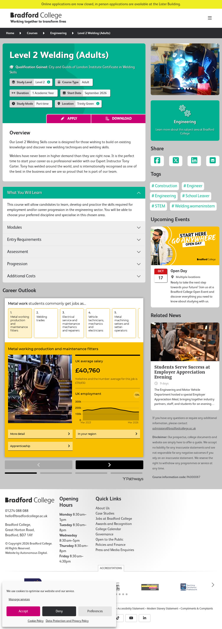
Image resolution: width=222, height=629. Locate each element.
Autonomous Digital (33, 553)
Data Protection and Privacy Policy (67, 620)
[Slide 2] (185, 89)
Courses (32, 33)
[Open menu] (209, 18)
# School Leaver (195, 196)
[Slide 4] (191, 89)
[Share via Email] (213, 161)
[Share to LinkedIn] (194, 161)
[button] (156, 69)
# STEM (158, 206)
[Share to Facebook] (157, 161)
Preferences (95, 611)
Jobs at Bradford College (114, 519)
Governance (104, 534)
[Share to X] (175, 161)
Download (120, 119)
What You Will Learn (24, 193)
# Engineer (193, 186)
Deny (59, 611)
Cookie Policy (36, 620)
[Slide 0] (179, 89)
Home (10, 33)
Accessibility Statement (131, 608)
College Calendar (108, 529)
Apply (71, 119)
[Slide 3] (188, 89)
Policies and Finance (111, 545)
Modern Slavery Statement (162, 608)
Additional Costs (21, 276)
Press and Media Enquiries (115, 550)
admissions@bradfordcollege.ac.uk (174, 428)
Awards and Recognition (114, 524)
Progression (17, 264)
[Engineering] (185, 120)
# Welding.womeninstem (193, 206)
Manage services (19, 599)
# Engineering (164, 196)
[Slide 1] (182, 89)
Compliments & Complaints (197, 608)
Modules (14, 227)
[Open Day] (185, 267)
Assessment (17, 252)
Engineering (58, 33)
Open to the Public (109, 539)
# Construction (164, 186)
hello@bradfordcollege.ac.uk (26, 516)
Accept (23, 611)
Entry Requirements (24, 240)
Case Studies (105, 513)
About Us (102, 508)
